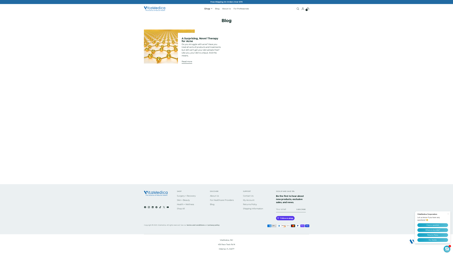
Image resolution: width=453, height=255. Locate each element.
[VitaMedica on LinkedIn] (152, 207)
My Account (248, 200)
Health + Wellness (185, 204)
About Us (214, 196)
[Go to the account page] (302, 8)
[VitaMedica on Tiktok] (160, 207)
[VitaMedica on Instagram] (149, 207)
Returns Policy (250, 204)
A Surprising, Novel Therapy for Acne (200, 40)
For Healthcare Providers (222, 200)
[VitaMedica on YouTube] (168, 207)
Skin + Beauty (183, 200)
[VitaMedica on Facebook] (145, 207)
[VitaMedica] (154, 8)
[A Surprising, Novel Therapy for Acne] (169, 47)
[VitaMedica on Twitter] (164, 207)
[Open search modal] (298, 8)
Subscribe (301, 209)
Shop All (181, 209)
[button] (447, 249)
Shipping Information (253, 209)
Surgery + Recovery (186, 196)
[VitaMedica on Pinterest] (156, 207)
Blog (212, 204)
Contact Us (248, 196)
